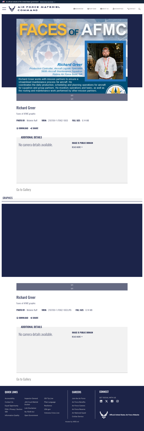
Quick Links (11, 392)
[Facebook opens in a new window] (112, 401)
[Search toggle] (140, 8)
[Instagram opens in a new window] (117, 401)
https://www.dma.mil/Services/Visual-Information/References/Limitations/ (92, 166)
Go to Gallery (23, 189)
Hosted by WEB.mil (72, 422)
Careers (76, 392)
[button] (48, 2)
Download (23, 128)
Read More (76, 147)
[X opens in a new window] (106, 401)
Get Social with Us (107, 398)
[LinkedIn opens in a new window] (101, 401)
